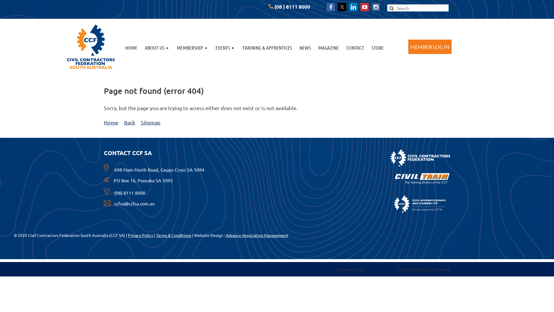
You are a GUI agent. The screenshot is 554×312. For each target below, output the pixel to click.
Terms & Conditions (173, 235)
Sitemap (150, 122)
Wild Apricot (381, 269)
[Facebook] (331, 7)
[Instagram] (376, 7)
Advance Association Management (257, 235)
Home (111, 122)
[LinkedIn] (353, 7)
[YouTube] (364, 7)
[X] (342, 7)
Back (129, 122)
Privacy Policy (140, 235)
